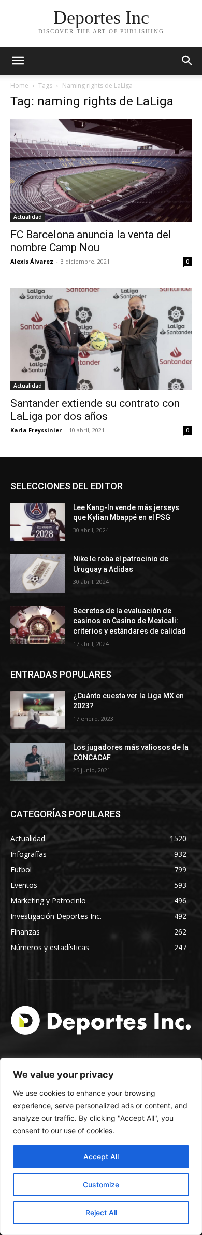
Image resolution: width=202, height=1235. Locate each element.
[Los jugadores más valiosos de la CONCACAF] (37, 762)
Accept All (101, 1156)
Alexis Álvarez (31, 261)
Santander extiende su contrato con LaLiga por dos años (95, 409)
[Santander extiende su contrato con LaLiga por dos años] (101, 339)
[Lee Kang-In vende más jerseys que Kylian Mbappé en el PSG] (37, 522)
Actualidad (27, 217)
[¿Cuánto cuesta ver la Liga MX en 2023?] (37, 710)
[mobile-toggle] (17, 61)
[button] (187, 61)
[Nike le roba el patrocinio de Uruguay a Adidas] (37, 573)
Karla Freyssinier (36, 430)
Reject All (101, 1212)
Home (19, 85)
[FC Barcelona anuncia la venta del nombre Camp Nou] (101, 170)
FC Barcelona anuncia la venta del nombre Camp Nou (90, 241)
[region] (101, 1146)
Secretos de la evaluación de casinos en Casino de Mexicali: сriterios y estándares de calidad (129, 621)
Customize (101, 1184)
